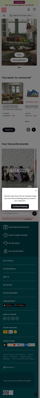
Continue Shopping (20, 206)
